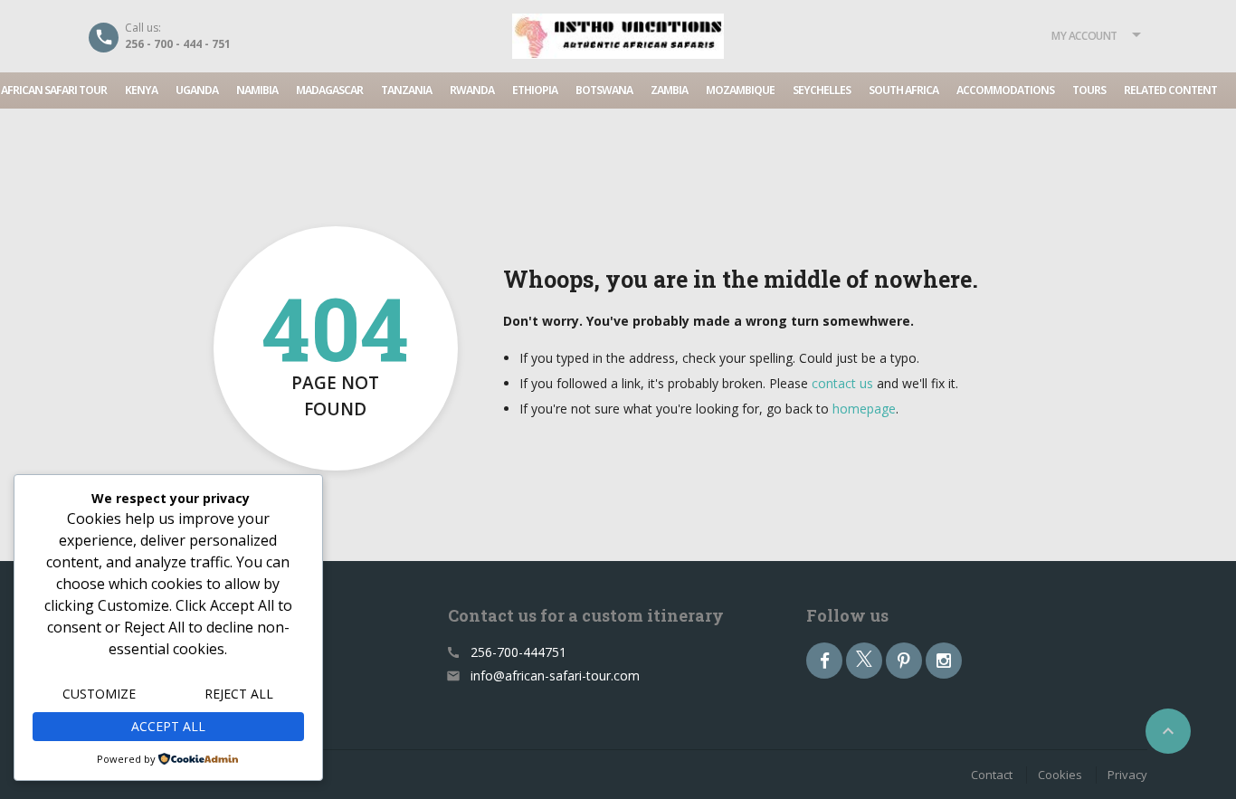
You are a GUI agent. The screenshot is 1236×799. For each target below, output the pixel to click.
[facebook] (824, 660)
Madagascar (329, 90)
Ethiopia (534, 90)
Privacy (1127, 774)
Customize (99, 693)
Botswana (603, 90)
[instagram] (944, 660)
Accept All (168, 726)
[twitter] (864, 660)
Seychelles (822, 90)
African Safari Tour (54, 90)
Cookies (1060, 774)
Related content (1170, 90)
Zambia (669, 90)
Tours (1089, 90)
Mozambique (740, 90)
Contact (992, 774)
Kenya (141, 90)
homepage (864, 408)
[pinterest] (904, 660)
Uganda (197, 90)
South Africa (903, 90)
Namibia (257, 90)
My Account (1084, 35)
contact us (842, 383)
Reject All (238, 693)
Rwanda (472, 90)
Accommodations (1005, 90)
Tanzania (406, 90)
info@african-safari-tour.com (555, 675)
